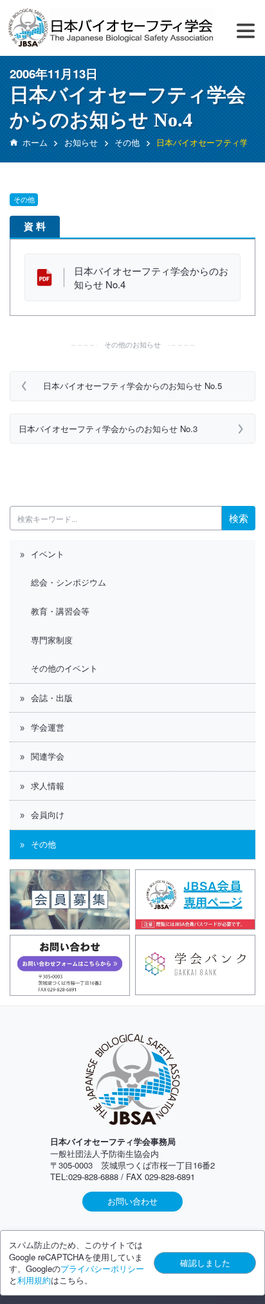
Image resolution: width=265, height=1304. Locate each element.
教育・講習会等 (60, 611)
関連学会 (47, 756)
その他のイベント (64, 668)
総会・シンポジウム (68, 582)
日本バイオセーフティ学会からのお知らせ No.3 (108, 428)
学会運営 (47, 727)
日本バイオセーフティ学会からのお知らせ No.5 (132, 385)
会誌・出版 (52, 697)
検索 (238, 518)
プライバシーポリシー (102, 1268)
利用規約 (34, 1280)
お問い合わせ (132, 1201)
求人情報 (47, 785)
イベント (47, 554)
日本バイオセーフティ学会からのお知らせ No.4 (151, 277)
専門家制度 (52, 640)
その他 (43, 844)
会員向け (47, 814)
